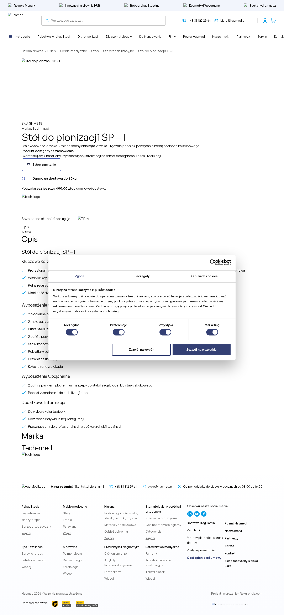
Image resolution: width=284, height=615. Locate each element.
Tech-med (40, 128)
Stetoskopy (112, 572)
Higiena (109, 506)
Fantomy (152, 553)
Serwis (262, 36)
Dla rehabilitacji (88, 36)
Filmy (172, 36)
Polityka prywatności (201, 550)
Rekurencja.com (251, 593)
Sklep (51, 51)
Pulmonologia (72, 553)
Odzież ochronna (116, 531)
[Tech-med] (37, 205)
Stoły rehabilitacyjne (118, 51)
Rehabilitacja (30, 506)
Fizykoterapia (31, 513)
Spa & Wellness (32, 547)
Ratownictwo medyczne (162, 547)
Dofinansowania (150, 36)
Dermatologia (72, 560)
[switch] (119, 332)
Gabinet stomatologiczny (163, 525)
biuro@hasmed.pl (232, 20)
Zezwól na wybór (141, 349)
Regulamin (194, 530)
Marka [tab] (26, 232)
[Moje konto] (265, 20)
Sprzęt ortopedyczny (36, 526)
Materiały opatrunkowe (120, 525)
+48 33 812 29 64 (199, 20)
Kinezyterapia (31, 520)
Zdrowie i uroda (32, 553)
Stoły (95, 51)
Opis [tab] (25, 227)
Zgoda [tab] (79, 276)
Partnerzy (243, 36)
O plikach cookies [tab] (204, 276)
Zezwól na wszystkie (201, 349)
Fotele (67, 520)
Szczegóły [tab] (142, 276)
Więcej (26, 533)
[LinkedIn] (190, 516)
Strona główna (32, 51)
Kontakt (230, 553)
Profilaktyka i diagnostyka (121, 547)
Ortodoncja (154, 531)
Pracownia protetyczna (162, 518)
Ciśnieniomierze (115, 553)
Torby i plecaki (155, 572)
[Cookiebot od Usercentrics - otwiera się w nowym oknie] (213, 262)
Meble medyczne (73, 51)
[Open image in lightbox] (142, 89)
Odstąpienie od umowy (204, 557)
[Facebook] (204, 516)
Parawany (69, 526)
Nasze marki (220, 36)
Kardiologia (70, 567)
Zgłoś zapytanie (44, 164)
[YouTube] (197, 516)
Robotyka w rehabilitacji (54, 36)
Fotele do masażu (34, 560)
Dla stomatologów (119, 36)
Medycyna (70, 547)
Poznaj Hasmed (194, 36)
